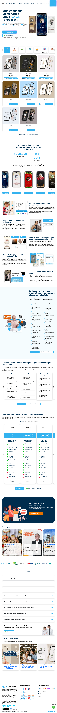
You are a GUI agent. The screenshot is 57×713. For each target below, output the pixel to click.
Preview (7, 78)
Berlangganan (33, 422)
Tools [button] (19, 3)
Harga (10, 3)
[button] (12, 481)
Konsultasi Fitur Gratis (48, 351)
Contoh (15, 3)
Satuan (21, 422)
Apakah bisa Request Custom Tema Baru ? (14, 619)
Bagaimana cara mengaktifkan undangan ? (15, 595)
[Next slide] (54, 50)
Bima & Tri (49, 544)
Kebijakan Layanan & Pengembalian (19, 711)
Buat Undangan (17, 193)
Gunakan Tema (14, 78)
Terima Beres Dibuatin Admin (34, 488)
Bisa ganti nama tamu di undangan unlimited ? (15, 613)
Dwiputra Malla (30, 544)
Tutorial (32, 3)
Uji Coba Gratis (53, 3)
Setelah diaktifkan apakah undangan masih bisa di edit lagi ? (19, 607)
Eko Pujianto (9, 546)
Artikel (37, 3)
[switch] (26, 421)
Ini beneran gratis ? (9, 584)
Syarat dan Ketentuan (6, 711)
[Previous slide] (2, 50)
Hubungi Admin (10, 631)
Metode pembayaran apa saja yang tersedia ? (15, 601)
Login (47, 3)
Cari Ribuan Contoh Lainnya (34, 403)
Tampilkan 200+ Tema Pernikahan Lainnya (28, 134)
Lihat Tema (17, 190)
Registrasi (42, 3)
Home (6, 3)
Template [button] (25, 3)
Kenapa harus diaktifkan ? (10, 590)
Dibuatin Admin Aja (9, 35)
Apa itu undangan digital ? (10, 578)
